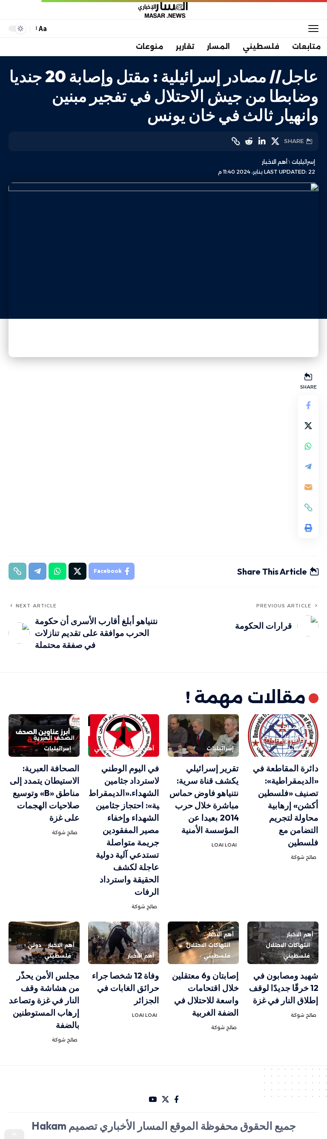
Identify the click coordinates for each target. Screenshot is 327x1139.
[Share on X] (275, 141)
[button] (311, 28)
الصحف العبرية (54, 738)
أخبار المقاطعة (293, 727)
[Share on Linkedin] (262, 141)
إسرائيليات (303, 162)
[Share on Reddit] (249, 141)
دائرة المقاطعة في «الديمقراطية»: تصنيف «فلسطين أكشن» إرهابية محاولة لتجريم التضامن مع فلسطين (285, 805)
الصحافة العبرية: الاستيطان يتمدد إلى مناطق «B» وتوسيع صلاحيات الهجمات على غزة (45, 793)
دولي (34, 945)
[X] (165, 1099)
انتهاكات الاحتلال (288, 945)
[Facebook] (176, 1099)
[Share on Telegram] (308, 466)
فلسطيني (296, 748)
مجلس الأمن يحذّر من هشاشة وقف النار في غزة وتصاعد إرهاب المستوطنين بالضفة (44, 1000)
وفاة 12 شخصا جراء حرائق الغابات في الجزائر (125, 987)
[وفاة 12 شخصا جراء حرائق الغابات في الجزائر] (123, 943)
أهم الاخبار (274, 162)
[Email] (308, 487)
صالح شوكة (303, 857)
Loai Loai (224, 845)
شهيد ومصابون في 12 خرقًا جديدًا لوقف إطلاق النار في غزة (283, 987)
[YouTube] (152, 1099)
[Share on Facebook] (308, 405)
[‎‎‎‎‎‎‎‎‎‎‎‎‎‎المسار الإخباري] (163, 10)
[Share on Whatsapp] (308, 446)
